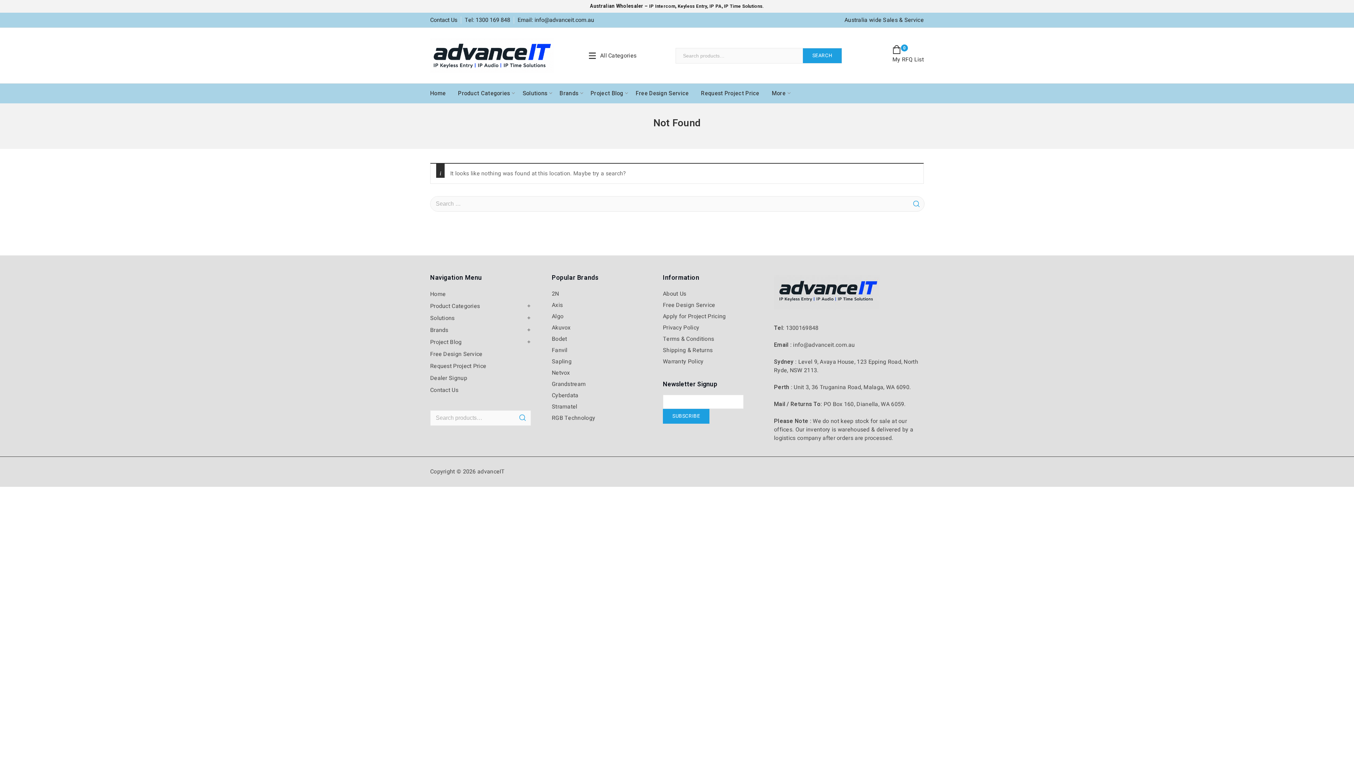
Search (822, 55)
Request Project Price (730, 93)
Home (438, 93)
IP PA (715, 6)
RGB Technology (573, 418)
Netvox (561, 373)
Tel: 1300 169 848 (487, 20)
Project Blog (607, 93)
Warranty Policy (683, 361)
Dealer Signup (448, 378)
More (779, 93)
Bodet (559, 339)
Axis (557, 305)
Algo (557, 316)
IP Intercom (662, 6)
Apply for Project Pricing (694, 316)
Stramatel (565, 407)
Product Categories (484, 93)
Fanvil (560, 350)
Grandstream (569, 384)
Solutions (535, 93)
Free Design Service (662, 93)
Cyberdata (565, 395)
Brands (569, 93)
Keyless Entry (691, 6)
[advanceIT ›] (492, 55)
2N (555, 294)
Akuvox (561, 327)
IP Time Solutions (743, 6)
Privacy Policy (681, 327)
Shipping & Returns (688, 350)
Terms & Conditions (688, 339)
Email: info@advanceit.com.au (556, 20)
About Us (674, 294)
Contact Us (443, 20)
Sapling (562, 361)
